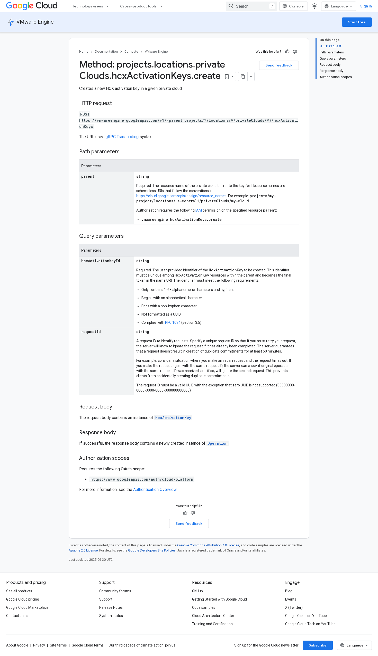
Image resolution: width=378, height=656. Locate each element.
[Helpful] (287, 51)
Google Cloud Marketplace (27, 607)
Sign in (366, 6)
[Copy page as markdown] (243, 76)
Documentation (106, 51)
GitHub (197, 591)
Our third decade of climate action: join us (142, 645)
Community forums (115, 591)
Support (105, 599)
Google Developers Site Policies (152, 550)
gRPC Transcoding (122, 136)
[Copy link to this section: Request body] (117, 407)
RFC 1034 (173, 322)
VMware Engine (35, 22)
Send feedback (279, 65)
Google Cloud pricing (22, 599)
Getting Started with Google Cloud (219, 599)
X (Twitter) (294, 607)
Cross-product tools (138, 6)
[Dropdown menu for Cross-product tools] (163, 6)
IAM (198, 210)
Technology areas (87, 6)
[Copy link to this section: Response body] (121, 433)
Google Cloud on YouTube (306, 616)
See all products (19, 591)
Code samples (203, 607)
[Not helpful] (295, 51)
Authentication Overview (154, 489)
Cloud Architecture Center (213, 616)
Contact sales (17, 616)
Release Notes (111, 607)
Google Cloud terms (88, 645)
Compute (131, 51)
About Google (17, 645)
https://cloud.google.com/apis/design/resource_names (181, 196)
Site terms (58, 645)
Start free (357, 22)
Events (290, 599)
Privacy (39, 645)
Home (83, 51)
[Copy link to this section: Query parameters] (129, 236)
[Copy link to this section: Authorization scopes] (134, 458)
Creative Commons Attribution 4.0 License (208, 545)
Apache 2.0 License (83, 550)
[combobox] (251, 6)
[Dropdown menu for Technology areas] (109, 6)
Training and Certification (212, 624)
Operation (218, 443)
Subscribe (318, 645)
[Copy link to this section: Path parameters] (125, 152)
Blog (288, 591)
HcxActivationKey (173, 417)
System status (111, 616)
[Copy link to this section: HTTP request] (117, 104)
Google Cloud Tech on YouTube (310, 624)
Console (296, 6)
